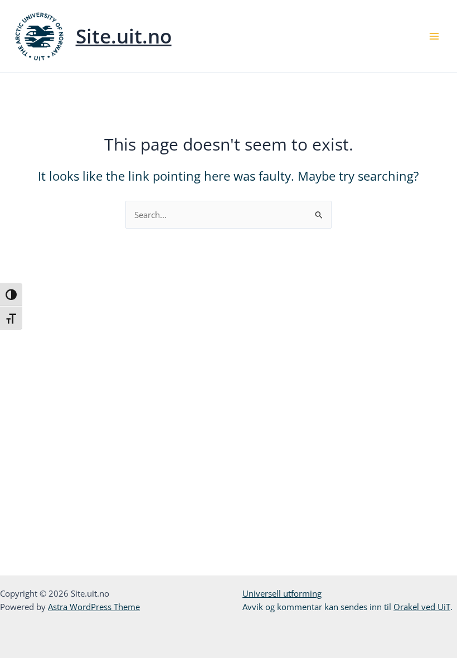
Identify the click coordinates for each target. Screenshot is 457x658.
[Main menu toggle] (434, 36)
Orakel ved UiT (421, 606)
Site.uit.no (124, 36)
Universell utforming (282, 593)
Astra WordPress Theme (94, 606)
